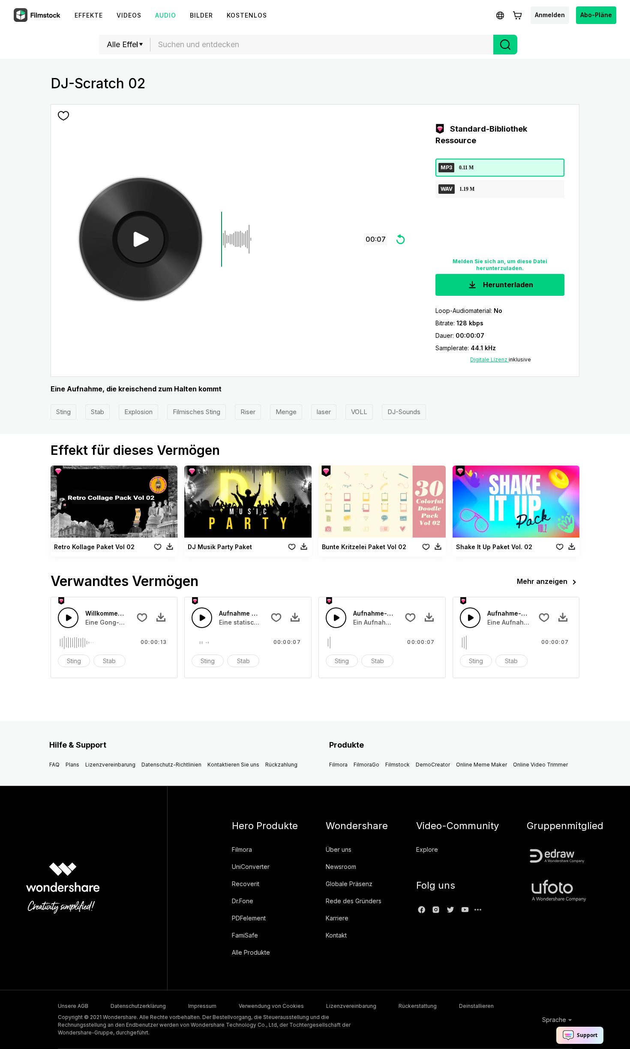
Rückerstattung (418, 1006)
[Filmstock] (38, 15)
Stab (97, 412)
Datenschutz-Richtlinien (171, 764)
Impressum (202, 1006)
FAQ (54, 764)
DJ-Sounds (403, 412)
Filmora (338, 764)
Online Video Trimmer (540, 764)
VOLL (359, 412)
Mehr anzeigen (542, 581)
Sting (63, 412)
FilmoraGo (366, 764)
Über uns (338, 849)
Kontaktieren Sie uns (233, 764)
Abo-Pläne (596, 14)
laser (324, 412)
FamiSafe (245, 935)
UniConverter (251, 866)
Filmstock (397, 764)
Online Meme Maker (481, 764)
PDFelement (249, 918)
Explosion (138, 412)
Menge (286, 412)
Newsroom (341, 866)
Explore (427, 849)
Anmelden (550, 14)
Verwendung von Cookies (271, 1006)
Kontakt (336, 935)
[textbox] (322, 45)
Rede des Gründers (353, 901)
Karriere (337, 918)
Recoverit (245, 883)
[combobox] (321, 44)
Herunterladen (507, 284)
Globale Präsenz (349, 883)
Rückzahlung (281, 764)
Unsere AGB (73, 1006)
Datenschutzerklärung (138, 1006)
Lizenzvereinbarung (110, 764)
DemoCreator (433, 764)
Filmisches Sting (196, 412)
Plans (72, 764)
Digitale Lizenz (489, 359)
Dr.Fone (242, 901)
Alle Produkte (251, 952)
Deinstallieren (476, 1006)
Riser (247, 412)
